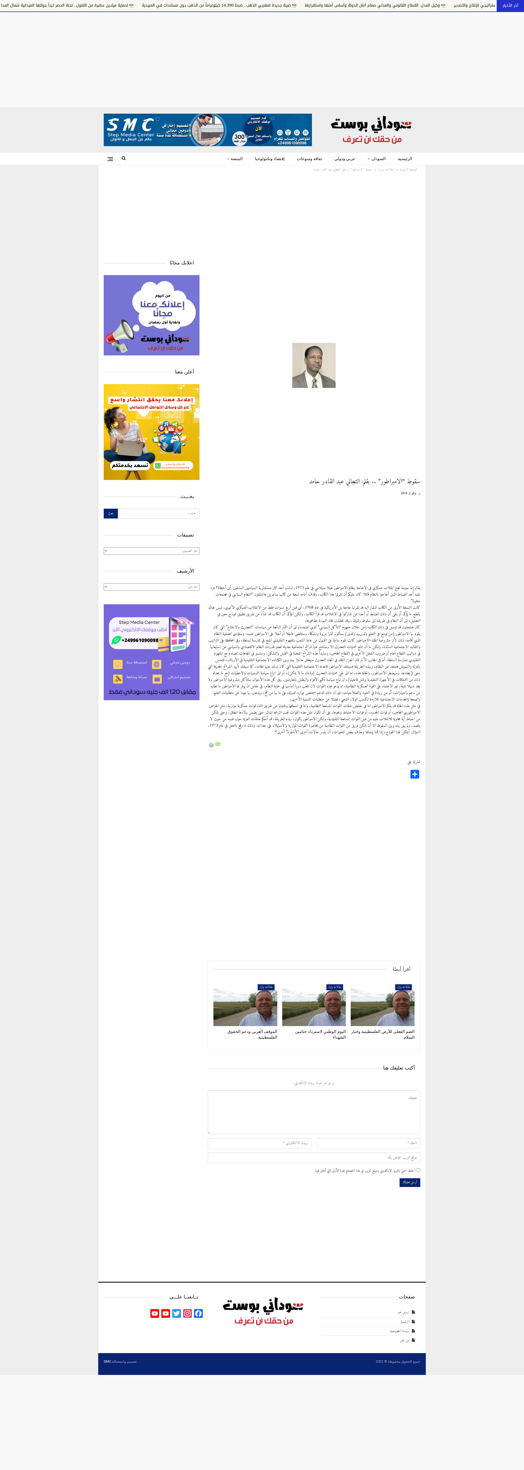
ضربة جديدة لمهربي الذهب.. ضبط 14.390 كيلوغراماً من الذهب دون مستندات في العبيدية (300, 5)
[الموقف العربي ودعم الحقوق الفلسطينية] (245, 1004)
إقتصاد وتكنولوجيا (270, 159)
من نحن (404, 1340)
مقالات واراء (403, 987)
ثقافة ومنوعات (309, 159)
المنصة (237, 159)
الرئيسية (405, 159)
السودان (378, 159)
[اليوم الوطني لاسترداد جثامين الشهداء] (314, 1004)
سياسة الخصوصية (399, 1331)
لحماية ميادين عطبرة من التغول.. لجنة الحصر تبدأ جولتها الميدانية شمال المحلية (146, 5)
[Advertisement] (262, 58)
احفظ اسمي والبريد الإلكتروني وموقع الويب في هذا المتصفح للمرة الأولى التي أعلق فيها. (365, 1171)
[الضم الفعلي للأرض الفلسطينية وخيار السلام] (383, 1004)
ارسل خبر (403, 1312)
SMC (107, 1361)
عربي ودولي (344, 159)
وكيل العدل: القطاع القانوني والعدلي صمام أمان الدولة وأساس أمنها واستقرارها (456, 5)
